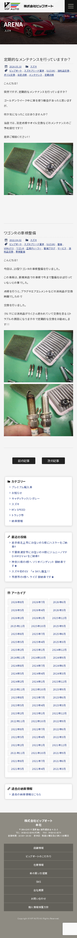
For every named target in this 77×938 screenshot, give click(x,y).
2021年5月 (17, 768)
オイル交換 (9, 74)
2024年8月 (17, 665)
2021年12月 (59, 745)
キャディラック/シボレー (26, 498)
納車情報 (17, 521)
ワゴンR (20, 248)
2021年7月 (38, 761)
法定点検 (22, 74)
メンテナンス (35, 74)
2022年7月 (38, 729)
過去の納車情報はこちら (26, 794)
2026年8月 (17, 602)
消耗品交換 (63, 70)
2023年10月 (38, 689)
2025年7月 (38, 634)
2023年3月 (59, 705)
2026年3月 (59, 610)
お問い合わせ (38, 898)
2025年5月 (17, 642)
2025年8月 (17, 634)
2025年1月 (38, 649)
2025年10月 (38, 626)
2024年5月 (17, 673)
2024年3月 (59, 673)
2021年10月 (38, 753)
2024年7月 (38, 665)
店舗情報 (38, 847)
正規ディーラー (33, 248)
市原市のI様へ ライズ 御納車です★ (33, 577)
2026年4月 (38, 610)
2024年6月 (59, 665)
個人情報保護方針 (38, 907)
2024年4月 (38, 673)
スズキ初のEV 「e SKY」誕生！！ (31, 571)
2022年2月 (17, 745)
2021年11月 (17, 753)
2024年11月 (17, 657)
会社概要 (38, 890)
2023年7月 (38, 697)
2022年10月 (38, 721)
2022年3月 (59, 737)
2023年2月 (17, 713)
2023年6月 (59, 697)
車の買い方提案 (38, 873)
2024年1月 (38, 681)
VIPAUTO (9, 248)
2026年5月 (17, 610)
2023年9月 (59, 689)
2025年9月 (59, 626)
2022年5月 (17, 737)
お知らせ (17, 493)
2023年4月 (38, 705)
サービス (61, 248)
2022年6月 (59, 729)
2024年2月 (17, 681)
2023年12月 (59, 681)
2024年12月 (59, 649)
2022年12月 (59, 713)
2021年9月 (59, 753)
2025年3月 (59, 642)
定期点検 (49, 74)
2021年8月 (17, 761)
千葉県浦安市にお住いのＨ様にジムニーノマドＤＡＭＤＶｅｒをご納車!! (39, 554)
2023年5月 (17, 705)
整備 (59, 244)
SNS (38, 881)
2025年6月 (59, 634)
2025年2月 (17, 649)
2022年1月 (38, 745)
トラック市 (18, 515)
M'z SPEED (18, 510)
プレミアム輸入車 (22, 487)
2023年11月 (17, 689)
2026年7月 (38, 602)
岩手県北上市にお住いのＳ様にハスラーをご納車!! (40, 544)
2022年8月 (17, 729)
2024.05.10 (15, 66)
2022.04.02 (15, 240)
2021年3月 (59, 768)
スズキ (33, 66)
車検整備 (20, 251)
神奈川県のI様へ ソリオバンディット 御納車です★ (39, 564)
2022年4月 (38, 737)
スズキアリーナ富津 (34, 70)
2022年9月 (59, 721)
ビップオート (15, 70)
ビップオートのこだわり (38, 856)
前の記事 (24, 460)
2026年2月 (17, 618)
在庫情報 (38, 864)
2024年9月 (59, 657)
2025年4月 (38, 642)
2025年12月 (59, 618)
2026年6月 (59, 602)
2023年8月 (17, 697)
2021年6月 (59, 761)
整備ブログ (49, 248)
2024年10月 (38, 657)
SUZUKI (50, 70)
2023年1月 (38, 713)
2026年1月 (38, 618)
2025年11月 (17, 626)
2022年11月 (17, 721)
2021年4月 (38, 768)
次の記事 (53, 460)
